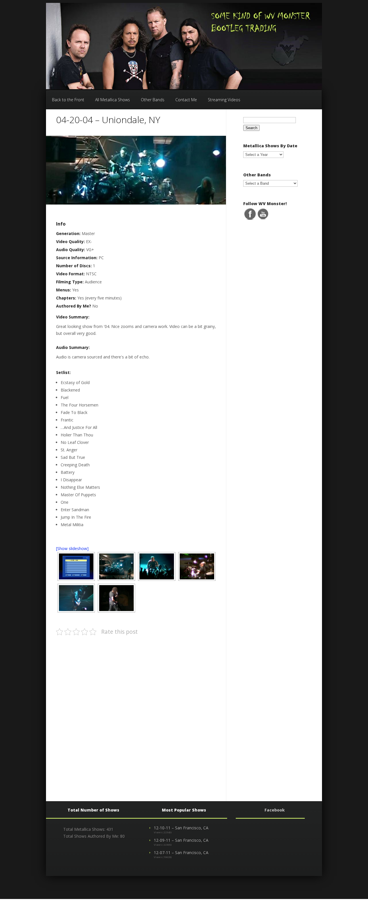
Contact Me (186, 99)
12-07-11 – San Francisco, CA (181, 852)
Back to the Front (68, 99)
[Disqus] (138, 713)
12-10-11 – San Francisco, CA (181, 828)
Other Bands (152, 99)
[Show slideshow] (72, 548)
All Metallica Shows (112, 99)
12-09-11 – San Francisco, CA (181, 840)
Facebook (274, 810)
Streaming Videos (224, 99)
